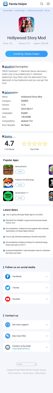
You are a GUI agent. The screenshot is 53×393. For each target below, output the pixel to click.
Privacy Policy (28, 373)
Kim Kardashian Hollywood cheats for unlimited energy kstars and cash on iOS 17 (26, 243)
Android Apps (20, 11)
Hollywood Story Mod (35, 11)
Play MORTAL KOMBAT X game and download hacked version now (26, 221)
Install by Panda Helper (26, 53)
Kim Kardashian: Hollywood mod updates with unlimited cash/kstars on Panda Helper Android (27, 230)
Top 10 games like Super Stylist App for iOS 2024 (24, 215)
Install (20, 171)
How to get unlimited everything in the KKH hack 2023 (26, 237)
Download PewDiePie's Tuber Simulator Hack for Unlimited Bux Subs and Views (28, 252)
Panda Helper (17, 4)
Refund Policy (40, 373)
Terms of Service (14, 373)
